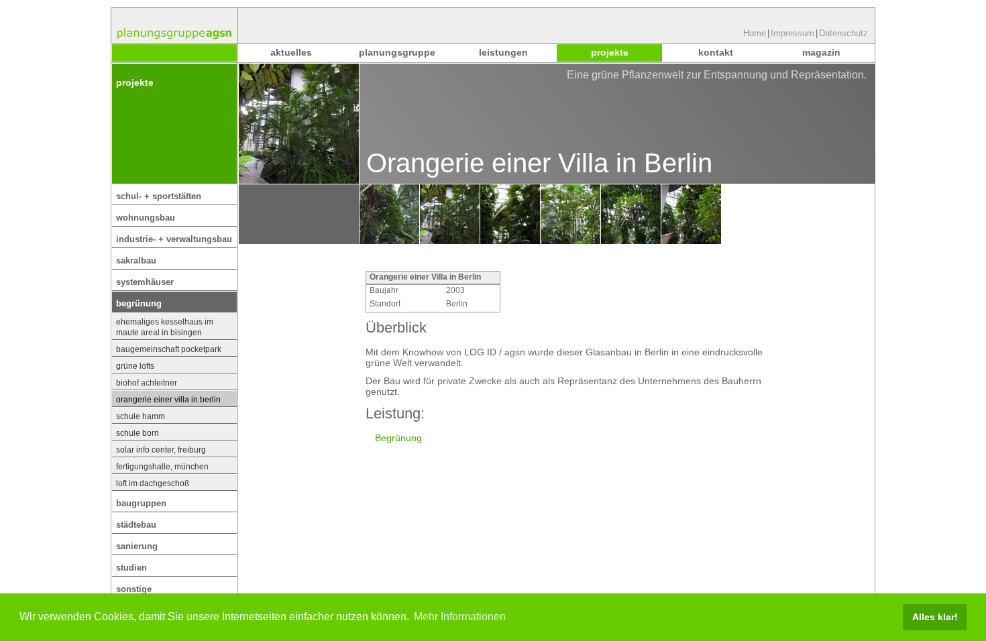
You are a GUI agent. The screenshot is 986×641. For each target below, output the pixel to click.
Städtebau (136, 525)
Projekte (609, 53)
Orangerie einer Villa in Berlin (168, 399)
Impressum (792, 33)
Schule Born (137, 433)
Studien (131, 568)
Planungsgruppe (397, 53)
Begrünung (139, 303)
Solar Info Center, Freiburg (161, 450)
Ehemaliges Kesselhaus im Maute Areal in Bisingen (164, 327)
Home (754, 33)
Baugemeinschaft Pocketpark (168, 349)
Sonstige (134, 589)
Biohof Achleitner (146, 383)
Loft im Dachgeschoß (152, 483)
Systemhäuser (145, 282)
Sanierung (137, 546)
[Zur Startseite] (174, 25)
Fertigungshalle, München (162, 466)
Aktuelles (291, 53)
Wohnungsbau (145, 218)
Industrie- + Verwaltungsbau (174, 239)
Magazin (821, 53)
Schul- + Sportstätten (158, 196)
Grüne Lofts (135, 366)
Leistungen (503, 53)
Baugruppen (141, 503)
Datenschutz (843, 33)
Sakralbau (136, 260)
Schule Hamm (140, 416)
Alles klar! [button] (935, 616)
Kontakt (715, 53)
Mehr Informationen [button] (460, 616)
